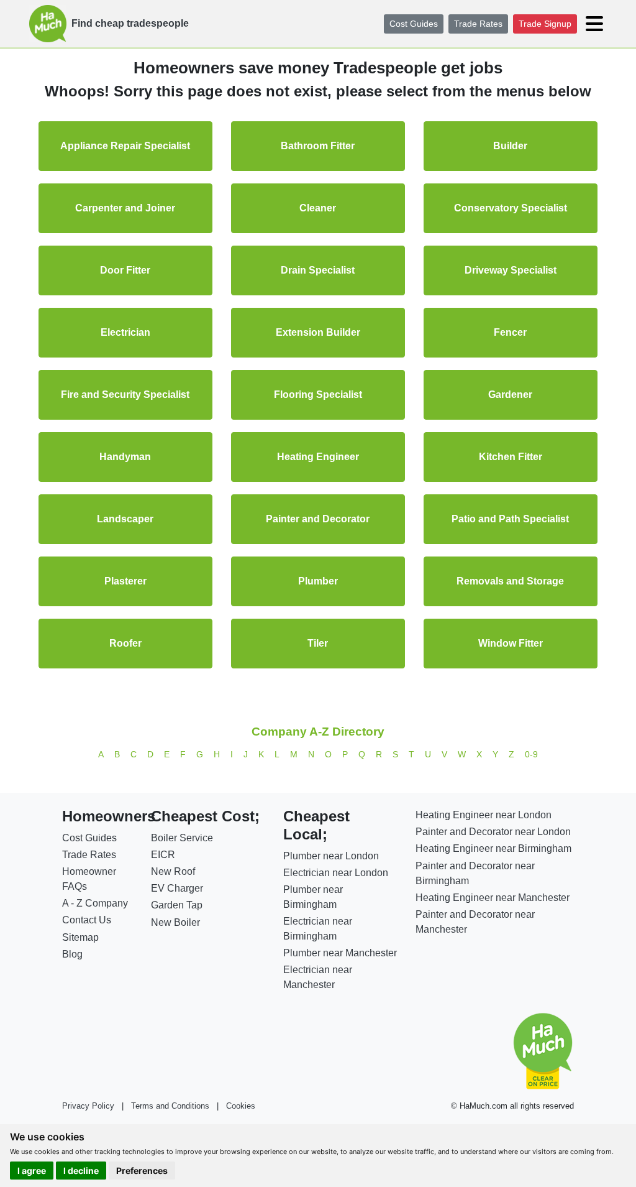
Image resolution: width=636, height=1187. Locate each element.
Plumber (318, 581)
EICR (163, 854)
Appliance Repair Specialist (125, 146)
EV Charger (177, 888)
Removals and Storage (510, 581)
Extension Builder (318, 332)
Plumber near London (331, 856)
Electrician (125, 332)
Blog (72, 954)
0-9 (531, 754)
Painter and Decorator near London (493, 831)
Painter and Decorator (318, 519)
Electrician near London (335, 872)
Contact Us (86, 920)
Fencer (510, 332)
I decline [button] (81, 1170)
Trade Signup (545, 24)
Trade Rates (478, 24)
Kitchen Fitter (510, 456)
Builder (510, 146)
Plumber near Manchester (340, 953)
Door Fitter (125, 270)
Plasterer (125, 581)
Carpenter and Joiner (125, 208)
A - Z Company (95, 903)
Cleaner (317, 208)
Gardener (510, 394)
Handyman (125, 456)
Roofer (125, 643)
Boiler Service (182, 838)
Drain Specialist (318, 270)
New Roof (173, 871)
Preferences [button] (142, 1170)
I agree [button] (31, 1170)
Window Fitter (510, 643)
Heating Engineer (318, 456)
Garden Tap (176, 905)
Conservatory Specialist (510, 208)
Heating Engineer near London (484, 815)
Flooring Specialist (318, 394)
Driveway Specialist (510, 270)
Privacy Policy (88, 1106)
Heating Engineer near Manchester (493, 897)
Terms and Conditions (170, 1106)
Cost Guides (413, 24)
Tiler (317, 643)
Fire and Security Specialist (125, 394)
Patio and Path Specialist (510, 519)
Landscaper (125, 519)
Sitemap (80, 937)
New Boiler (175, 922)
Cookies (240, 1106)
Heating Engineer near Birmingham (493, 848)
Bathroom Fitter (318, 146)
